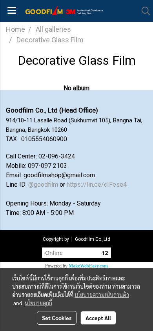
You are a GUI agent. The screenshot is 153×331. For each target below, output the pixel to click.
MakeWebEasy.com (88, 266)
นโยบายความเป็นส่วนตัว (102, 294)
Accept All (98, 317)
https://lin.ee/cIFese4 (97, 184)
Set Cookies (56, 317)
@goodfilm (43, 184)
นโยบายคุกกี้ (38, 302)
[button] (143, 11)
